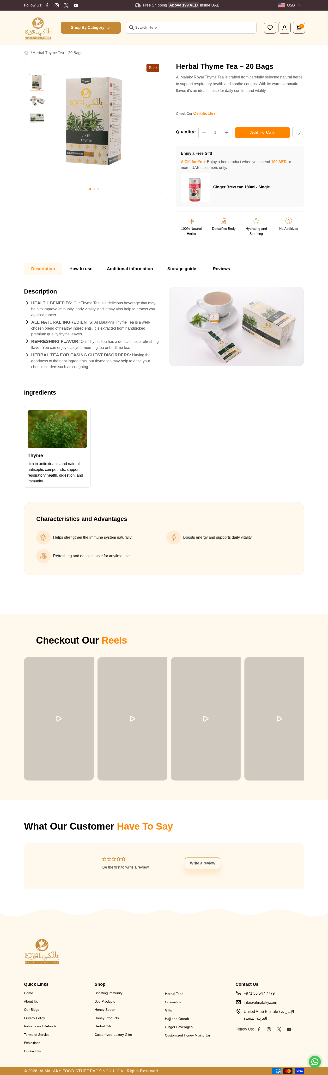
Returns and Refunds (40, 1026)
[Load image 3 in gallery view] (37, 118)
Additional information (130, 268)
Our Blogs (31, 1009)
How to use (80, 268)
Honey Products (107, 1018)
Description (43, 268)
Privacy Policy (34, 1018)
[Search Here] (132, 27)
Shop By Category (87, 28)
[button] (90, 189)
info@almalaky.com (260, 1002)
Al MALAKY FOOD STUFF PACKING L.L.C (80, 1071)
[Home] (26, 52)
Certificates (204, 113)
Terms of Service (36, 1035)
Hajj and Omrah (177, 1019)
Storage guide (181, 268)
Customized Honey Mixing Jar (187, 1035)
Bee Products (105, 1001)
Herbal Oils (103, 1026)
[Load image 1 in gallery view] (37, 82)
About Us (31, 1001)
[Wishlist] (270, 28)
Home (28, 993)
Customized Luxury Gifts (113, 1035)
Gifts (168, 1010)
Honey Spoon (105, 1009)
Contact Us (32, 1051)
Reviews (221, 268)
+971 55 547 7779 (259, 993)
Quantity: (186, 131)
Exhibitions (32, 1043)
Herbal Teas (174, 994)
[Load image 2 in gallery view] (37, 100)
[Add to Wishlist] (298, 132)
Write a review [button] (202, 863)
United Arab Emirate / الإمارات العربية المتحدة (269, 1015)
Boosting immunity (108, 993)
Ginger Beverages (179, 1027)
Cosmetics (173, 1002)
